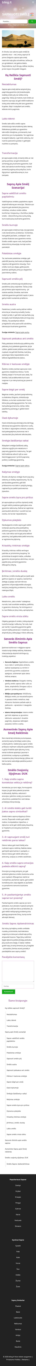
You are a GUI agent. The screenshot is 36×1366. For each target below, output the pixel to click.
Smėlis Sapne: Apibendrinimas (18, 1164)
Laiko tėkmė (11, 1020)
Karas (18, 1214)
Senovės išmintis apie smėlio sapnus (16, 1141)
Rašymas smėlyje (13, 1099)
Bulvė (18, 1341)
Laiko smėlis (11, 1129)
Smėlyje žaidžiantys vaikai (17, 1094)
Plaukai (18, 1306)
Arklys (18, 1335)
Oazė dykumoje (12, 1088)
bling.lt (7, 2)
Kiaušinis (18, 1347)
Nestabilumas (12, 1014)
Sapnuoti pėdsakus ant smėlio (18, 1070)
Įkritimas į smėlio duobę (16, 1123)
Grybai (18, 1191)
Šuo (18, 1269)
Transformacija (12, 1026)
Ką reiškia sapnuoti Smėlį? (15, 1008)
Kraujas (18, 1197)
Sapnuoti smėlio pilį (14, 1059)
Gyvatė (18, 1246)
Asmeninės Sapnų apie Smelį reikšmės (16, 1150)
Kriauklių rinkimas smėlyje (16, 1117)
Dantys (18, 1185)
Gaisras (18, 1209)
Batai (18, 1312)
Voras (18, 1263)
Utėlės (18, 1275)
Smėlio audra (12, 1064)
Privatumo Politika (13, 1359)
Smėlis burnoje (12, 1047)
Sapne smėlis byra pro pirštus (18, 1105)
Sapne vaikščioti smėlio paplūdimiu (15, 1039)
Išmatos (18, 1226)
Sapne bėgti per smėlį (15, 1082)
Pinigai (18, 1203)
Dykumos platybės (14, 1111)
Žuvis (18, 1286)
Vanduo (18, 1329)
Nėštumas (18, 1324)
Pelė (18, 1251)
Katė (18, 1257)
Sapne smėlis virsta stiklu (16, 1134)
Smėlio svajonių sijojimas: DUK (16, 1158)
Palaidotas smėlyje (14, 1053)
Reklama (25, 1359)
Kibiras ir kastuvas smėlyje (17, 1076)
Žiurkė (18, 1281)
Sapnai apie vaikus (22, 466)
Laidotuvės (18, 1318)
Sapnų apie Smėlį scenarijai (15, 1032)
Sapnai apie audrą (22, 332)
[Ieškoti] (32, 21)
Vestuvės (18, 1220)
